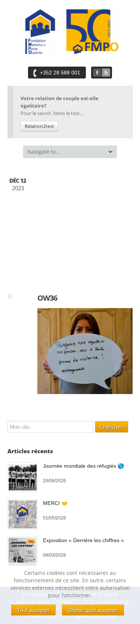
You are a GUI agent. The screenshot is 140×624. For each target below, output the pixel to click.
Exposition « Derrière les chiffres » (83, 540)
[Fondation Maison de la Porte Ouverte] (72, 31)
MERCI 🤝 (55, 503)
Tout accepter (33, 610)
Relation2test (39, 126)
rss (106, 72)
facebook (97, 72)
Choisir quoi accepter (93, 610)
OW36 (47, 298)
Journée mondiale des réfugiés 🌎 (83, 466)
